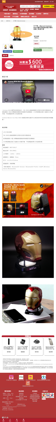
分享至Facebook (7, 51)
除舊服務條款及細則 (35, 398)
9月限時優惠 (23, 13)
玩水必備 (26, 10)
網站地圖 (35, 401)
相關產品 (12, 55)
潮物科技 (45, 13)
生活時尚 (38, 13)
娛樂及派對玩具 (25, 16)
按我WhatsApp (37, 50)
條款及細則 (34, 399)
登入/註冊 (52, 1)
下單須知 (35, 393)
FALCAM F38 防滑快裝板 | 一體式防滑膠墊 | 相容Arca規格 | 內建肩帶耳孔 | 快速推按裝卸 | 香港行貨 (37, 349)
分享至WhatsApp (17, 51)
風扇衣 (21, 10)
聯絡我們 (21, 393)
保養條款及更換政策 (35, 396)
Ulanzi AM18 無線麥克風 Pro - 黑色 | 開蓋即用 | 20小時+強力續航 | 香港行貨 (23, 348)
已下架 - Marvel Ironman (19, 21)
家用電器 (31, 13)
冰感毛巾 (27, 9)
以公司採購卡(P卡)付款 (21, 399)
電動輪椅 (37, 9)
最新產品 (15, 13)
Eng (4, 1)
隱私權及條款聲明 (34, 395)
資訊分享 (34, 16)
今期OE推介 (7, 13)
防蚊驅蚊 (32, 9)
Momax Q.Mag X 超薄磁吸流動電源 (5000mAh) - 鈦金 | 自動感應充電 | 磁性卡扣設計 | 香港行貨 (51, 349)
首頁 (2, 21)
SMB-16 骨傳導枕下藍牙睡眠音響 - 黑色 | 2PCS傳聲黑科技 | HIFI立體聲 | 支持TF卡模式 (9, 349)
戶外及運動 (15, 16)
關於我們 (21, 395)
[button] (36, 44)
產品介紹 (5, 55)
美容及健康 (7, 16)
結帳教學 (47, 1)
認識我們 (5, 10)
